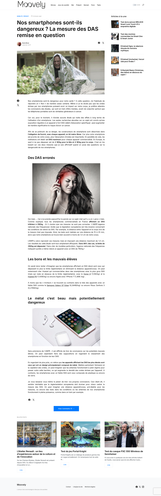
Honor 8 (87, 274)
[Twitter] (140, 487)
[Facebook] (137, 487)
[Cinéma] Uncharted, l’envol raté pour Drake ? (132, 60)
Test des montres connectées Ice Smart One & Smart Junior (131, 36)
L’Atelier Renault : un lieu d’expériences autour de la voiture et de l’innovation (36, 454)
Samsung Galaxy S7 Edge (58, 285)
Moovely (21, 484)
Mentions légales (90, 487)
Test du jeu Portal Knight (73, 451)
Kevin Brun (25, 43)
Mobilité (20, 16)
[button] (136, 5)
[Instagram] (143, 487)
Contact (68, 487)
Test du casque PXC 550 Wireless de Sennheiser (124, 452)
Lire (21, 470)
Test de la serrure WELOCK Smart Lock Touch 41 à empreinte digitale (132, 24)
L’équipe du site (78, 487)
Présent (26, 16)
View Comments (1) (65, 409)
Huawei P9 (32, 276)
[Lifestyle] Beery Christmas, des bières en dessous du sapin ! (132, 72)
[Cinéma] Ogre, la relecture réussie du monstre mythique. (132, 48)
